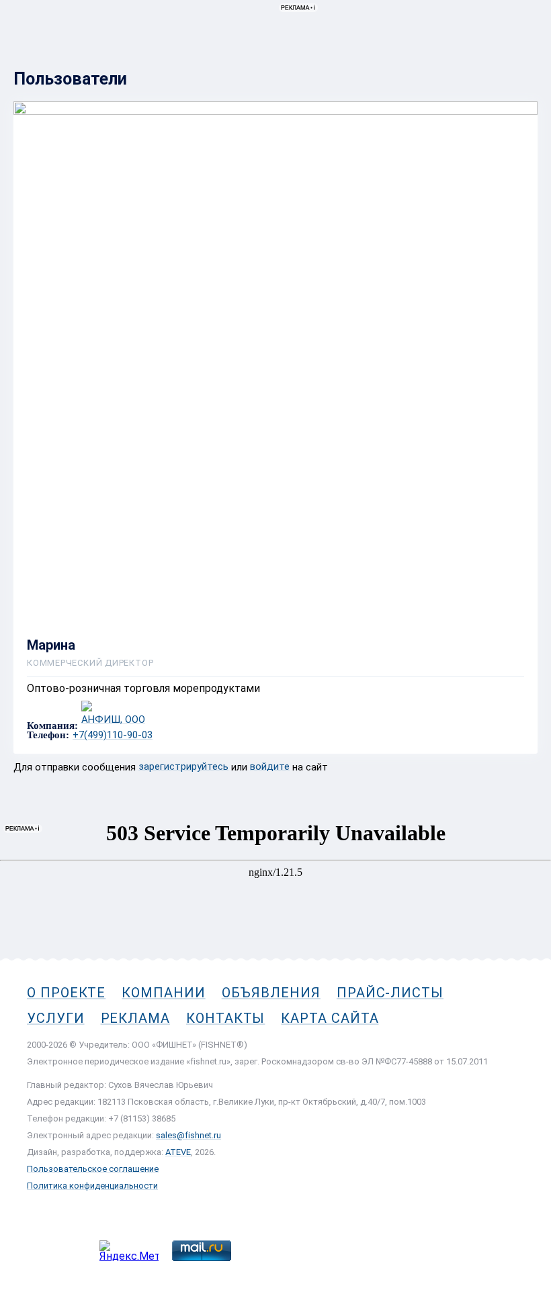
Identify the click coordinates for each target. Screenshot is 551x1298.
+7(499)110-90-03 (113, 735)
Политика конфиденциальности (92, 1186)
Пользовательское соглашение (93, 1169)
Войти (523, 71)
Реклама (135, 1018)
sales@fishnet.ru (188, 1135)
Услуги (56, 1018)
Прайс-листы (390, 992)
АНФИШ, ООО (113, 720)
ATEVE (178, 1152)
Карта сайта (329, 1018)
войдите (270, 766)
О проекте (66, 992)
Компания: (52, 726)
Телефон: (48, 735)
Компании (163, 992)
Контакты (225, 1018)
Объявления (271, 992)
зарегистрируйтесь (183, 766)
